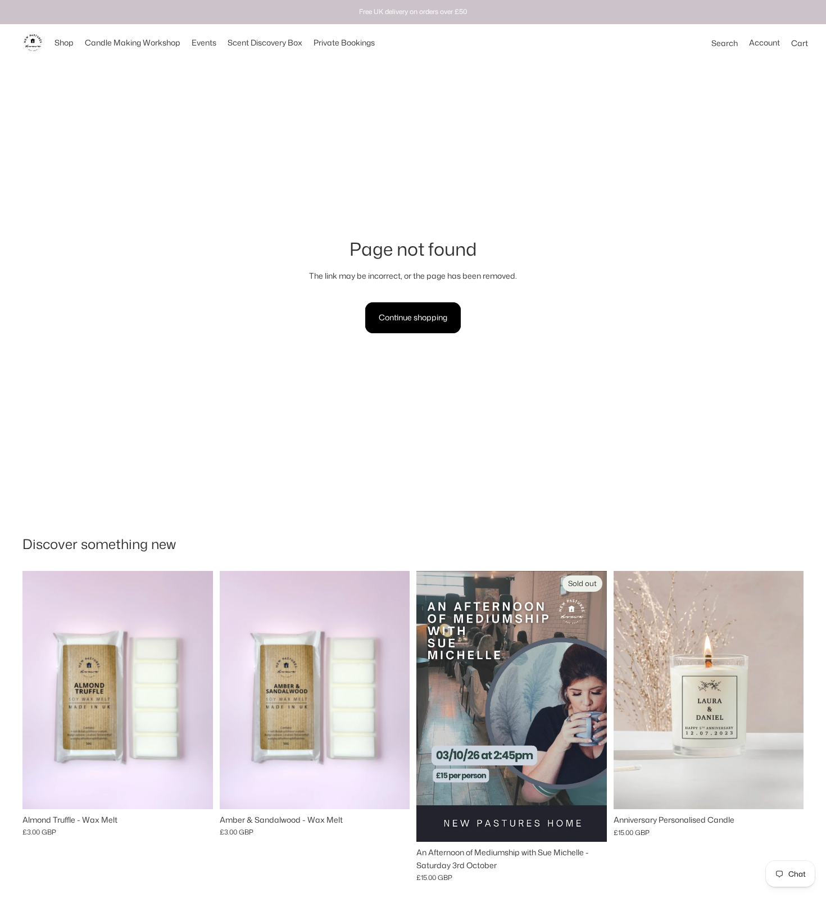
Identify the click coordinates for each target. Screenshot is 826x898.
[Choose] (786, 792)
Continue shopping (413, 317)
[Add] (195, 792)
